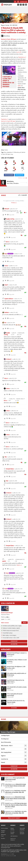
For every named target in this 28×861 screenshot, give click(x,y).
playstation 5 (10, 152)
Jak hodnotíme (14, 644)
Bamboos (6, 312)
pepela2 (4, 561)
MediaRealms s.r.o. (5, 854)
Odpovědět (11, 215)
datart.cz (19, 565)
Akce (5, 152)
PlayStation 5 (4, 119)
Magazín (3, 25)
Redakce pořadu (3, 831)
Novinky (7, 25)
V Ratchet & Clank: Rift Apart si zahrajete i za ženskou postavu (8, 81)
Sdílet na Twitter (19, 175)
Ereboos (8, 388)
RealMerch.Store (23, 1)
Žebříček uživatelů (22, 832)
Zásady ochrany (12, 829)
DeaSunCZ (7, 790)
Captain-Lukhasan (8, 298)
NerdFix (3, 838)
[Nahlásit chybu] (15, 855)
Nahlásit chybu (22, 178)
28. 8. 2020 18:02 (13, 25)
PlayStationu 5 (22, 57)
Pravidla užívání (12, 832)
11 (26, 212)
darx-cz (7, 242)
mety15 (6, 285)
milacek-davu (8, 784)
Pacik (7, 573)
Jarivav (6, 266)
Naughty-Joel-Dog (10, 219)
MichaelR (6, 209)
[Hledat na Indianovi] (18, 4)
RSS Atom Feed (3, 835)
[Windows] (7, 617)
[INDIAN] (6, 5)
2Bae (5, 457)
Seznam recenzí (14, 641)
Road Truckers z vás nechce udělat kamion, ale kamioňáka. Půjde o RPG (15, 791)
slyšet (19, 86)
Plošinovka (16, 152)
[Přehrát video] (14, 139)
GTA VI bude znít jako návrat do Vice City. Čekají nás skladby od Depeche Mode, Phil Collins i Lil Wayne (16, 805)
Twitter (6, 150)
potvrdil (19, 52)
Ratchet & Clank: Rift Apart (8, 121)
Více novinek (14, 708)
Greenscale (7, 797)
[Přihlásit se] (26, 4)
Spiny (5, 254)
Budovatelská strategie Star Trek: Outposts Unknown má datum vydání (15, 785)
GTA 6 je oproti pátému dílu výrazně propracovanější (15, 778)
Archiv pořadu (4, 828)
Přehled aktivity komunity (14, 818)
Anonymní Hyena (10, 469)
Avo (5, 322)
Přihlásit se (14, 202)
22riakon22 (8, 359)
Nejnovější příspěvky (22, 829)
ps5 (20, 152)
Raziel (6, 778)
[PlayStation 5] (8, 617)
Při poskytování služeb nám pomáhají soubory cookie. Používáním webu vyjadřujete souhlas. (14, 850)
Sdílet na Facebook (9, 175)
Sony (12, 154)
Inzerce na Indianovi (12, 839)
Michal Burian (7, 36)
